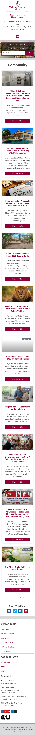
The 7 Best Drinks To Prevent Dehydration (17, 568)
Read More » (17, 121)
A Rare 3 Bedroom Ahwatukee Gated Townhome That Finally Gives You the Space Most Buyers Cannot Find (17, 96)
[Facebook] (2, 711)
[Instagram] (15, 711)
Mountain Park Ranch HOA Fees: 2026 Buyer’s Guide (17, 255)
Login (3, 671)
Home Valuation (17, 48)
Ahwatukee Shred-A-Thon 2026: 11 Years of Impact (17, 357)
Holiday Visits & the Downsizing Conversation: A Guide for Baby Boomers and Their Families (17, 458)
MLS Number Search (8, 647)
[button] (17, 36)
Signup (3, 666)
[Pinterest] (8, 711)
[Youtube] (5, 711)
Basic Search (6, 629)
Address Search (7, 642)
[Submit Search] (29, 53)
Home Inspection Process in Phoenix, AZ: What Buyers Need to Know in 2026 (17, 203)
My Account (5, 662)
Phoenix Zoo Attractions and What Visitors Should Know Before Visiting (17, 308)
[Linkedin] (12, 711)
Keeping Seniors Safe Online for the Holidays (17, 408)
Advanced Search (17, 44)
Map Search (5, 638)
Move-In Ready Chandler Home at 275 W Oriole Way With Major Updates (17, 150)
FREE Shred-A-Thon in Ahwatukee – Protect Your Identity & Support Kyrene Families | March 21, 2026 (17, 513)
